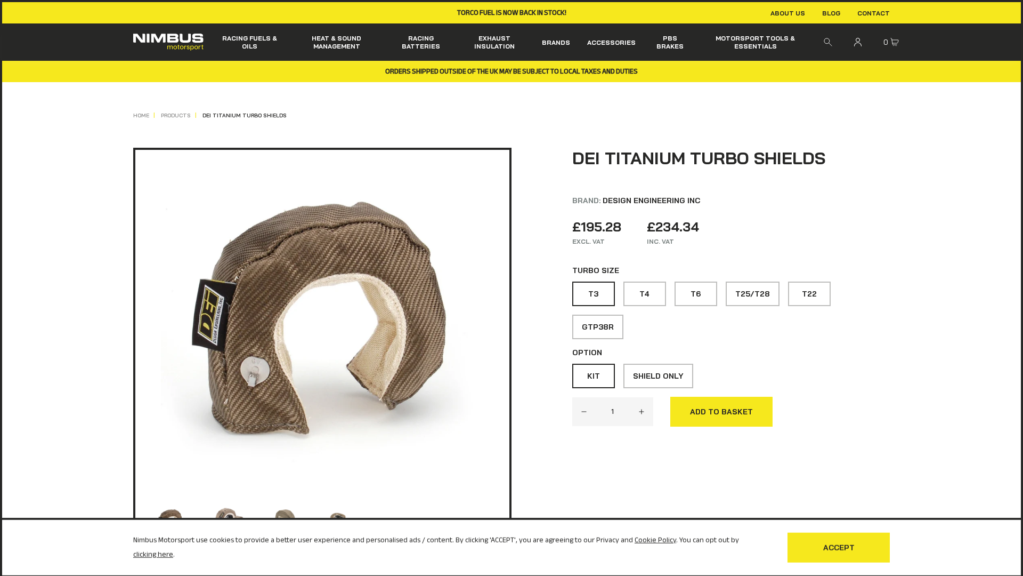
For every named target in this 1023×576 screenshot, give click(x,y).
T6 (696, 294)
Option (587, 352)
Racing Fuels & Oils (249, 42)
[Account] (858, 42)
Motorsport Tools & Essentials (755, 42)
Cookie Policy (655, 538)
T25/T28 (752, 294)
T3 (593, 294)
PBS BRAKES (670, 42)
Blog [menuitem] (831, 13)
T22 (809, 294)
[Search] (828, 42)
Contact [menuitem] (873, 13)
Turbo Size (595, 270)
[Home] (168, 42)
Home (141, 115)
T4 (644, 294)
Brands (556, 42)
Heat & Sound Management (336, 42)
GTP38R (598, 327)
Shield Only (658, 376)
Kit (593, 376)
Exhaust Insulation (494, 42)
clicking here (153, 553)
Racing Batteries (421, 42)
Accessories (611, 42)
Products (176, 115)
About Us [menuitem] (787, 13)
